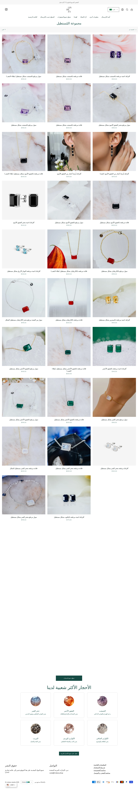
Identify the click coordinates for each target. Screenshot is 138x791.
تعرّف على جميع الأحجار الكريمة (69, 753)
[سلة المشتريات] (131, 10)
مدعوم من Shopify (40, 782)
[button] (47, 17)
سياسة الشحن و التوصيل (102, 773)
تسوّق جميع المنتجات (69, 678)
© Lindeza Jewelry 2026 (12, 782)
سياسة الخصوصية (100, 770)
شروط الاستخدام (99, 768)
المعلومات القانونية (100, 765)
